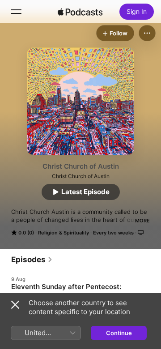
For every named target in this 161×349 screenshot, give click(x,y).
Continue (119, 332)
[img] (80, 11)
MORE (142, 220)
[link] (32, 259)
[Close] (15, 305)
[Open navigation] (16, 11)
